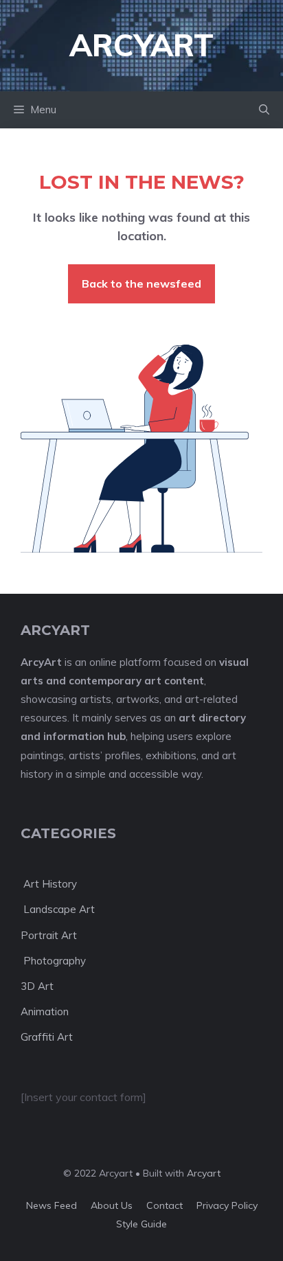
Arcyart (203, 1173)
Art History (49, 883)
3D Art (37, 986)
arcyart (141, 45)
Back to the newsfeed (141, 283)
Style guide (141, 1224)
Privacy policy (227, 1205)
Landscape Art (58, 909)
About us (112, 1205)
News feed (51, 1205)
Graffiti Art (47, 1036)
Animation (45, 1011)
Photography (53, 960)
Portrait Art (49, 935)
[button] (264, 109)
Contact (164, 1205)
